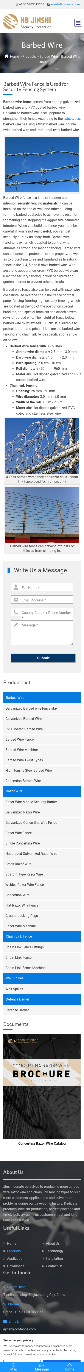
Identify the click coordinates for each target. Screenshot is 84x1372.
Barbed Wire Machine (21, 750)
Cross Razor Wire (18, 864)
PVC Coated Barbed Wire (24, 729)
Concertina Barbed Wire (23, 781)
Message (42, 1369)
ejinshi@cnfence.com (65, 4)
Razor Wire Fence (18, 833)
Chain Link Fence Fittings (24, 947)
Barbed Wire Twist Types (24, 760)
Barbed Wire (48, 57)
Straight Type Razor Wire (24, 874)
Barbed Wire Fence (19, 739)
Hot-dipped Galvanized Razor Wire (31, 854)
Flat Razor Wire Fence (21, 905)
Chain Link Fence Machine (25, 968)
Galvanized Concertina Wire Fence (31, 823)
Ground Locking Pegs (21, 916)
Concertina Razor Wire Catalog (42, 1143)
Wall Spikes (14, 978)
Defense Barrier (17, 1010)
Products (29, 57)
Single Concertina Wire (22, 843)
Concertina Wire (17, 895)
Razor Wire (14, 791)
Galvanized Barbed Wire (23, 719)
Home (14, 57)
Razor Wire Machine (20, 926)
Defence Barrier (17, 999)
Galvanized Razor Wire (22, 812)
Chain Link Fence (19, 936)
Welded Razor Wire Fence (24, 885)
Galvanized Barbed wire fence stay (31, 708)
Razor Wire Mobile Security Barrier (31, 802)
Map (13, 1369)
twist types (72, 119)
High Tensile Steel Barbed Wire (28, 770)
